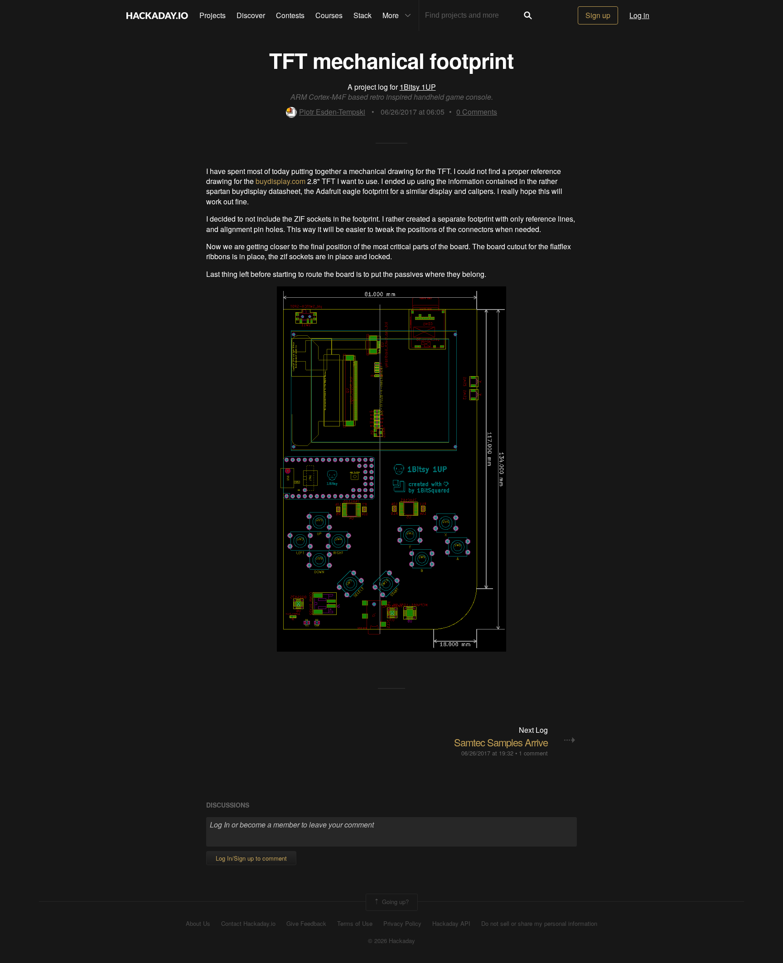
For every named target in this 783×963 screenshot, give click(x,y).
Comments (476, 111)
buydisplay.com (280, 181)
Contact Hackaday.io (248, 923)
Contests (290, 15)
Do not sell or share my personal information (539, 923)
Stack (362, 15)
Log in (639, 15)
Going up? (394, 901)
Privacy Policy (402, 923)
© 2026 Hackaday (391, 941)
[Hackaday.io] (157, 15)
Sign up (597, 15)
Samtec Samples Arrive (501, 742)
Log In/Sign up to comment (251, 858)
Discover (251, 15)
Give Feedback (306, 923)
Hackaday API (451, 923)
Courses (329, 15)
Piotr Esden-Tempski (332, 111)
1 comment (533, 753)
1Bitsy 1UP (418, 87)
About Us (198, 923)
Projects (212, 15)
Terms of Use (354, 923)
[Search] (528, 15)
